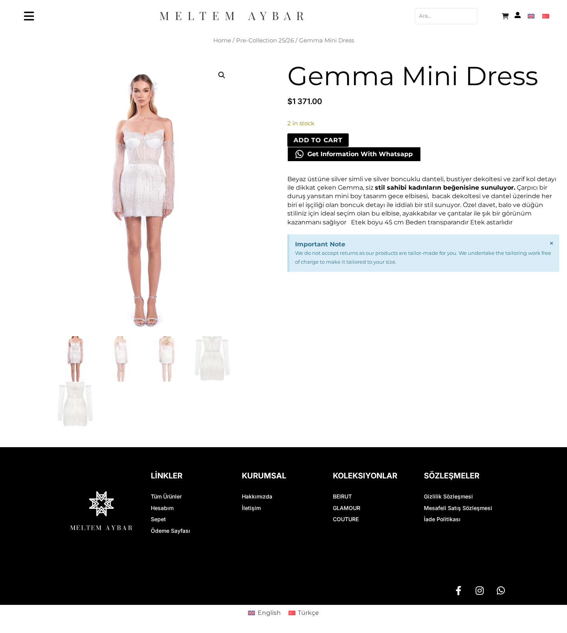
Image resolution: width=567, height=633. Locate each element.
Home (222, 40)
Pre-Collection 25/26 (265, 40)
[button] (222, 75)
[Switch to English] (531, 16)
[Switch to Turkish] (545, 16)
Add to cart (318, 140)
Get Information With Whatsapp (360, 154)
